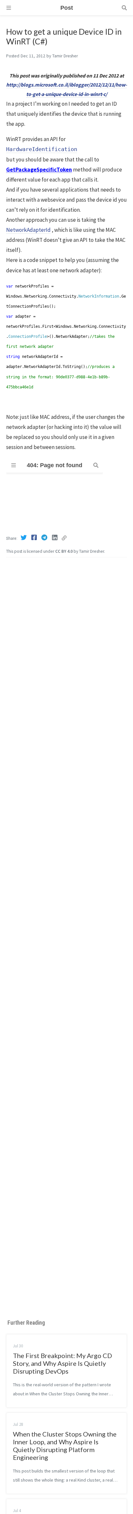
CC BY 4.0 (64, 551)
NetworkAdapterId (28, 229)
